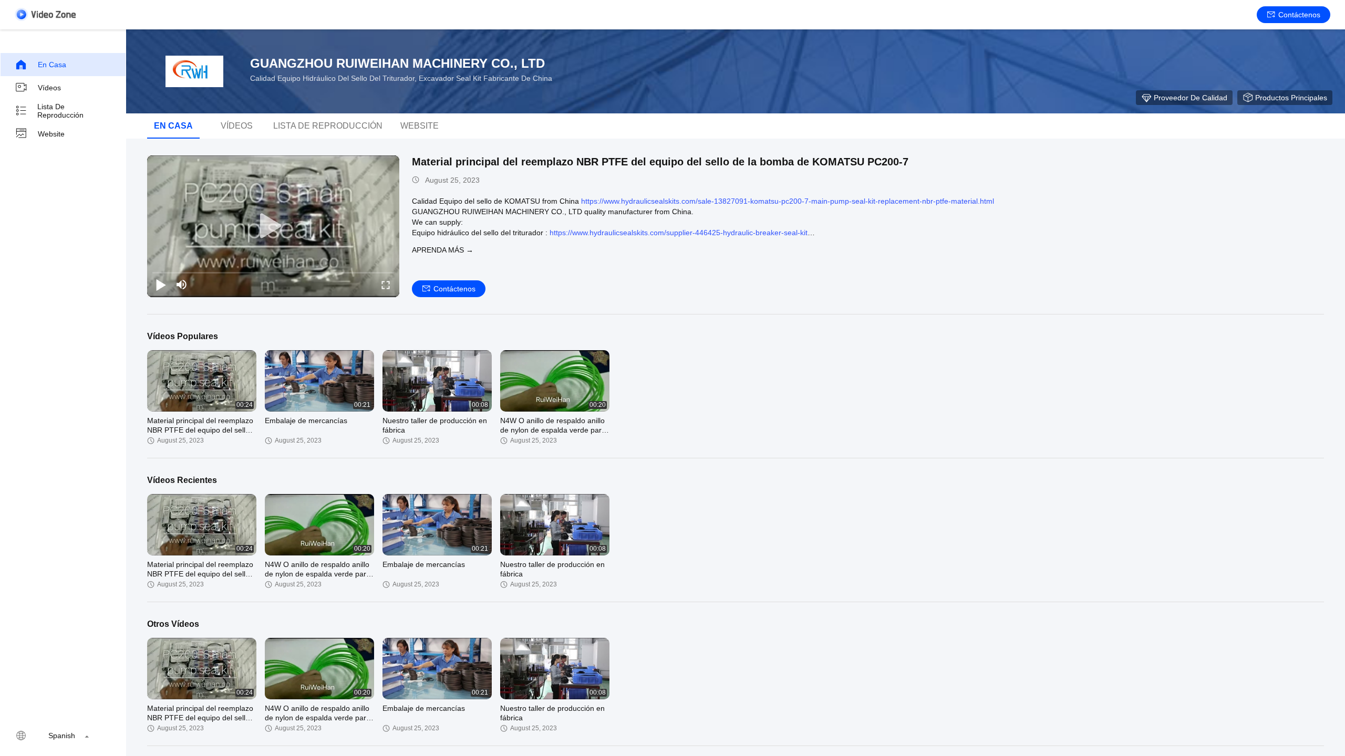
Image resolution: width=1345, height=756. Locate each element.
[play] (273, 226)
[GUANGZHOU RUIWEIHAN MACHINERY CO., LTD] (194, 71)
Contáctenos (1299, 14)
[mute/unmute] (181, 284)
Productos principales (1291, 97)
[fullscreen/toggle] (385, 284)
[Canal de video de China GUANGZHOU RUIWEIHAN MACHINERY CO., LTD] (45, 14)
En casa (52, 64)
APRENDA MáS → (442, 250)
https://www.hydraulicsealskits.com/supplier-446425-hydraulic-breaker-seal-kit (679, 232)
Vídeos (49, 87)
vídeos (237, 125)
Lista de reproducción (60, 110)
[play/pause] (160, 284)
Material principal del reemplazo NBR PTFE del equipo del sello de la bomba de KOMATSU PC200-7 (660, 161)
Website (51, 134)
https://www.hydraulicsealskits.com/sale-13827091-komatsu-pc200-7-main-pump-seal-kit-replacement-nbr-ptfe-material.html (787, 201)
